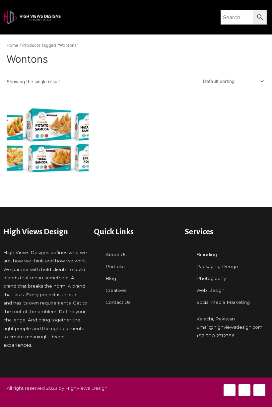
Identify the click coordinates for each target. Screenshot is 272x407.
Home (12, 45)
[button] (141, 17)
